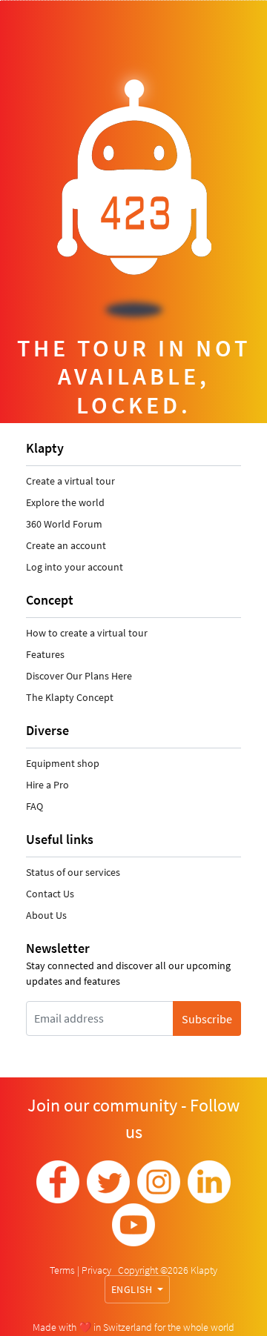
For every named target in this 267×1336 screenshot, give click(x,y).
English (133, 1289)
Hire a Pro (47, 784)
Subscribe (207, 1018)
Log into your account (74, 567)
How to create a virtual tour (87, 632)
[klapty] (58, 1181)
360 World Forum (64, 524)
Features (45, 654)
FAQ (34, 806)
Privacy (97, 1270)
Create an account (66, 545)
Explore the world (65, 502)
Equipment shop (62, 763)
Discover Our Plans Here (79, 675)
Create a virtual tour (70, 481)
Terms (63, 1270)
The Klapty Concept (69, 697)
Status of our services (73, 872)
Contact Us (50, 893)
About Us (46, 915)
